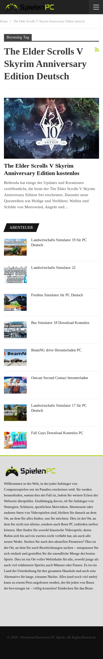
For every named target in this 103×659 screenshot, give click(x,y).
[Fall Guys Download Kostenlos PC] (15, 440)
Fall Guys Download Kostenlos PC (57, 433)
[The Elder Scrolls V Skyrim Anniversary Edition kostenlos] (51, 128)
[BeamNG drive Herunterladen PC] (15, 357)
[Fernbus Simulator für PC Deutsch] (15, 302)
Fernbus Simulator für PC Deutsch (57, 295)
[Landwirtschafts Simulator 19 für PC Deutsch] (15, 247)
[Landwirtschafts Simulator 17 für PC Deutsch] (15, 412)
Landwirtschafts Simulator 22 (53, 268)
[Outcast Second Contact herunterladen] (15, 385)
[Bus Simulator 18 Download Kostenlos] (15, 330)
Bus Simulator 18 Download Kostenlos (60, 323)
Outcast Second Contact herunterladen (59, 378)
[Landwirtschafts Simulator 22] (15, 274)
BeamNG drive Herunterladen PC (56, 350)
